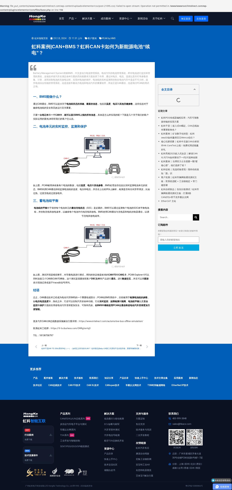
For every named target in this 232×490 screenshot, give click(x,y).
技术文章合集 (161, 378)
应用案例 (178, 378)
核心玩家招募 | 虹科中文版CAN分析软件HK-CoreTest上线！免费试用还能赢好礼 (180, 145)
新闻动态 (193, 378)
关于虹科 (157, 18)
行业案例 (29, 435)
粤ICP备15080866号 (194, 486)
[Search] (196, 217)
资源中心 (124, 18)
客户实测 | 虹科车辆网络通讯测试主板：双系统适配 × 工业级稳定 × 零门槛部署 (179, 181)
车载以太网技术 (133, 385)
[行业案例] (51, 434)
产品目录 (124, 378)
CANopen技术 (112, 385)
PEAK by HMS (109, 38)
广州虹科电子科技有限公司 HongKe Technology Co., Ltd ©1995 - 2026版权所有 (58, 486)
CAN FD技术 (74, 385)
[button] (194, 89)
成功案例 (106, 18)
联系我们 (93, 378)
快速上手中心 (141, 378)
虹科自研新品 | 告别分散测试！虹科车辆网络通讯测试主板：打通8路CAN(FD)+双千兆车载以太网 (180, 193)
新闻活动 (143, 18)
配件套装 (48, 378)
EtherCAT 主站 (168, 201)
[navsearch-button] (172, 18)
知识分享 (108, 378)
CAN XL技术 (93, 385)
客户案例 (92, 38)
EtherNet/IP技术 (180, 385)
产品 (71, 18)
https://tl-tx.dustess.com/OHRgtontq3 (70, 328)
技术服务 (78, 378)
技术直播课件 (31, 455)
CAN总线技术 (55, 385)
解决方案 (87, 18)
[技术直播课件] (51, 455)
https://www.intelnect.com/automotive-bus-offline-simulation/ (111, 321)
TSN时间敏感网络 (156, 385)
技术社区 (37, 385)
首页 (61, 18)
